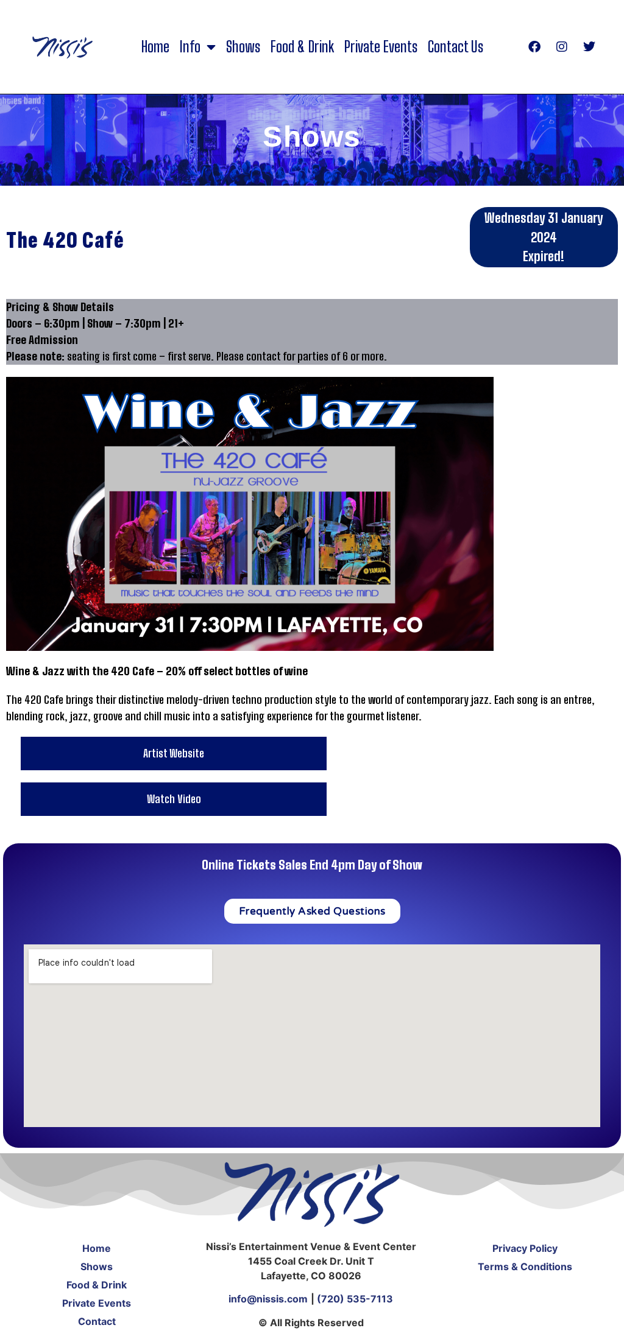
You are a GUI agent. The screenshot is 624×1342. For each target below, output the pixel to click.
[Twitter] (589, 47)
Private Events (380, 47)
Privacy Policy (525, 1248)
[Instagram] (562, 47)
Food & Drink (302, 47)
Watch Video (174, 799)
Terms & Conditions (525, 1266)
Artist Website (173, 753)
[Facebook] (534, 47)
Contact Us (455, 47)
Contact (97, 1321)
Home (155, 47)
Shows (243, 47)
